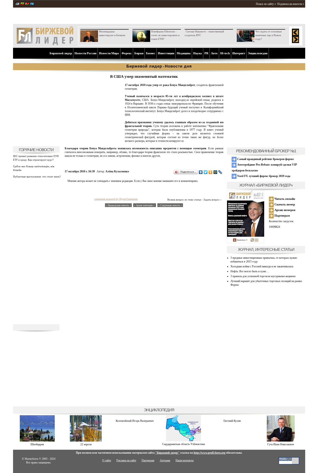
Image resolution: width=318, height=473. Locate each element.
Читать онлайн (284, 199)
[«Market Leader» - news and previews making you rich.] (17, 4)
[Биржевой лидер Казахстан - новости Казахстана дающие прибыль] (32, 4)
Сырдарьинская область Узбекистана (183, 444)
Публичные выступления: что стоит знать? (37, 176)
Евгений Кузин (232, 420)
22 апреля (86, 444)
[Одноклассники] (210, 172)
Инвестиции (166, 53)
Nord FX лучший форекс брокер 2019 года (263, 176)
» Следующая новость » (170, 205)
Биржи (138, 53)
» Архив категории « (144, 205)
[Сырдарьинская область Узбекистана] (183, 440)
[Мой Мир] (215, 172)
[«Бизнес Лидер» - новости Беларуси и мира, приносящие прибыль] (27, 4)
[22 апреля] (86, 440)
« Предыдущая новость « (118, 205)
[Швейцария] (37, 440)
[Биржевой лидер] (45, 44)
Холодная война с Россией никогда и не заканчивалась (261, 266)
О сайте (106, 460)
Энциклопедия (257, 53)
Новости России (85, 53)
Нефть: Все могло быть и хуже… (249, 271)
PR (206, 53)
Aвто (214, 53)
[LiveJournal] (220, 172)
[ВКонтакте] (200, 172)
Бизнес (150, 53)
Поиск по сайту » (266, 4)
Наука (197, 53)
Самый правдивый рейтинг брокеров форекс (265, 159)
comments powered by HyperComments (116, 198)
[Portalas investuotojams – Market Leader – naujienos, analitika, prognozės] (22, 4)
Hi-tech (225, 53)
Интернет (238, 53)
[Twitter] (205, 172)
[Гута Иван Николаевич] (281, 440)
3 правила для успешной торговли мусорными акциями (262, 276)
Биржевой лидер (61, 53)
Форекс (127, 53)
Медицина (184, 53)
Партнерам (282, 215)
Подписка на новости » (290, 4)
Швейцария (37, 444)
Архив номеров (284, 210)
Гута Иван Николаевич (280, 444)
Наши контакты (185, 460)
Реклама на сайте (126, 460)
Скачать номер (284, 204)
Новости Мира (109, 53)
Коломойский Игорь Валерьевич (135, 420)
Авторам (165, 460)
